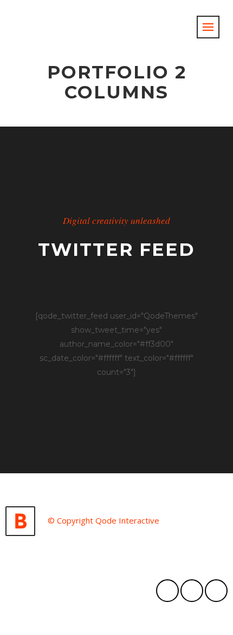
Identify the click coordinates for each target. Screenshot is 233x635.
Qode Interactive (127, 520)
